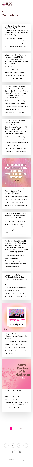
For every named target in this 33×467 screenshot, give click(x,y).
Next (21, 428)
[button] (30, 4)
